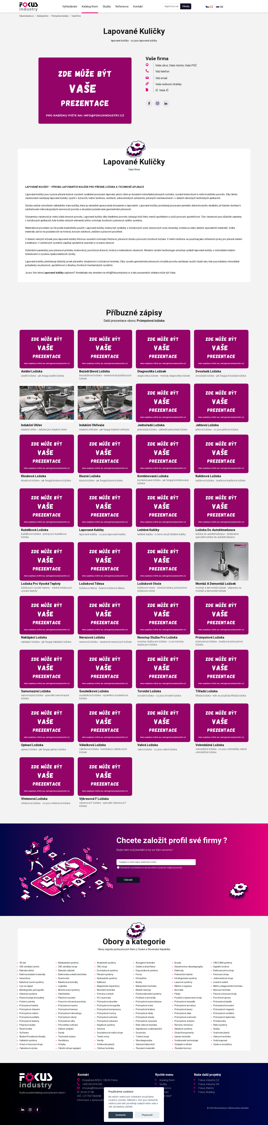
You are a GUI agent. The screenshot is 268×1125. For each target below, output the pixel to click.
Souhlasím (121, 1115)
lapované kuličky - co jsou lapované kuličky (102, 534)
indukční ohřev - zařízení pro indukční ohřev (44, 429)
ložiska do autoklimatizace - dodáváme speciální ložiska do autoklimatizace (217, 536)
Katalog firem (90, 6)
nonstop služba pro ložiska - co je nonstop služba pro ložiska (160, 643)
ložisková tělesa (91, 583)
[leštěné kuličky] (163, 507)
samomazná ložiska (36, 691)
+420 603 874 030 (92, 1084)
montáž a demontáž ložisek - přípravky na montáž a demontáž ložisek (218, 589)
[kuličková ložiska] (221, 454)
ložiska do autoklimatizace (215, 529)
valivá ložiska (147, 745)
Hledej (185, 6)
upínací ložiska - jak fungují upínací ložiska (43, 749)
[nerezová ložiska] (105, 615)
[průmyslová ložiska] (221, 615)
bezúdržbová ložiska (94, 371)
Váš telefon (162, 71)
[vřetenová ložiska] (47, 776)
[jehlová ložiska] (221, 403)
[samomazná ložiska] (47, 669)
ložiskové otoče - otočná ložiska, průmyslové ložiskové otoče (162, 589)
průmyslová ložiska (210, 637)
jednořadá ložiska (151, 425)
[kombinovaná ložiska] (163, 454)
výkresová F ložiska (94, 798)
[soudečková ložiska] (105, 669)
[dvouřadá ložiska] (221, 349)
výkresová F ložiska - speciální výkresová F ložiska (102, 804)
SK (221, 6)
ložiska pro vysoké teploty (40, 583)
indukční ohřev (31, 425)
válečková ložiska (92, 745)
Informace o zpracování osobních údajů (99, 1100)
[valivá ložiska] (163, 722)
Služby (107, 6)
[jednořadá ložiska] (163, 403)
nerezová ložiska (92, 637)
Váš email (161, 78)
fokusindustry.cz (27, 16)
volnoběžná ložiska (210, 745)
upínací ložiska (32, 745)
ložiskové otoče (149, 583)
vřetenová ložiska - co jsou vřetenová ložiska (45, 803)
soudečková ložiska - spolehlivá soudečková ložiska (103, 697)
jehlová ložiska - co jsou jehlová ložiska (217, 429)
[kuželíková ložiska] (47, 507)
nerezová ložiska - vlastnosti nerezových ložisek (105, 641)
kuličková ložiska (208, 476)
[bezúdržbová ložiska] (105, 349)
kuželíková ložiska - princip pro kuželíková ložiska (43, 536)
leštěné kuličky (148, 529)
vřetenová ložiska (34, 798)
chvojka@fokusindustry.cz (97, 1088)
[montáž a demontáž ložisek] (221, 561)
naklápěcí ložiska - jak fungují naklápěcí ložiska (46, 641)
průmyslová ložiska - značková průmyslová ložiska (219, 643)
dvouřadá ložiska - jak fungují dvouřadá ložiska (221, 375)
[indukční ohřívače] (105, 403)
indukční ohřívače (91, 425)
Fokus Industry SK (208, 1084)
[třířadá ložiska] (221, 669)
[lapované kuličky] (29, 6)
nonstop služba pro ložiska (157, 637)
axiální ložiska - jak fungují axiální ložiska (42, 375)
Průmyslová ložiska (60, 16)
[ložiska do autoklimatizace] (221, 507)
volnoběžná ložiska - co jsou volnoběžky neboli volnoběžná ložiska (221, 751)
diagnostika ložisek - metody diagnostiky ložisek (163, 375)
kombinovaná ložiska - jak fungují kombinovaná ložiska (163, 482)
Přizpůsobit (147, 1115)
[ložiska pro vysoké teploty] (47, 561)
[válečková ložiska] (105, 722)
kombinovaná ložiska (152, 476)
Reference (122, 6)
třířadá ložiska (207, 691)
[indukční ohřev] (47, 403)
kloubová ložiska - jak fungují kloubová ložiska (46, 480)
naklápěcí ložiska (34, 637)
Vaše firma (76, 16)
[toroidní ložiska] (163, 669)
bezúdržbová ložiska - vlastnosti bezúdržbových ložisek (105, 377)
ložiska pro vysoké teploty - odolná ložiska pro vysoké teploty (46, 589)
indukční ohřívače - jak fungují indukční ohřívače (104, 429)
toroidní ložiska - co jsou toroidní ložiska (159, 695)
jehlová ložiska (207, 425)
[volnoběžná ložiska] (221, 722)
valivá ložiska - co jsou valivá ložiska (157, 749)
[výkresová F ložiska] (105, 776)
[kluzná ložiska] (105, 454)
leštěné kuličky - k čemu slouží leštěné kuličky (161, 534)
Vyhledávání (69, 6)
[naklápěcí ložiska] (47, 615)
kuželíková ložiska (34, 529)
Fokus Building (206, 1092)
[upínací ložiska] (47, 722)
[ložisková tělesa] (105, 561)
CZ (211, 6)
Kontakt (138, 6)
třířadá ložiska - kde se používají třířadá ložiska (221, 695)
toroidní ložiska (149, 691)
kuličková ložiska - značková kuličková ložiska (220, 480)
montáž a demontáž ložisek (216, 583)
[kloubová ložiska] (47, 454)
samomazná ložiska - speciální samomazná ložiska (45, 697)
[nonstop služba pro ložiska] (163, 615)
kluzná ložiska (89, 476)
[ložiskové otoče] (163, 561)
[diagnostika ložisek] (163, 349)
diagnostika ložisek (151, 371)
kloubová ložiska (33, 476)
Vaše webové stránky (168, 84)
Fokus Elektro (206, 1088)
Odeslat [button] (128, 879)
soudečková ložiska (94, 691)
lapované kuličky (91, 529)
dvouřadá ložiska (208, 371)
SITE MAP (165, 1096)
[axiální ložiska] (47, 349)
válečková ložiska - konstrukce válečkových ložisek (103, 751)
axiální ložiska (31, 371)
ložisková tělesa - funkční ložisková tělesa (101, 588)
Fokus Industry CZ (208, 1080)
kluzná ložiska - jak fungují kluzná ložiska (101, 480)
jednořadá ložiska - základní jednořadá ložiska (162, 429)
